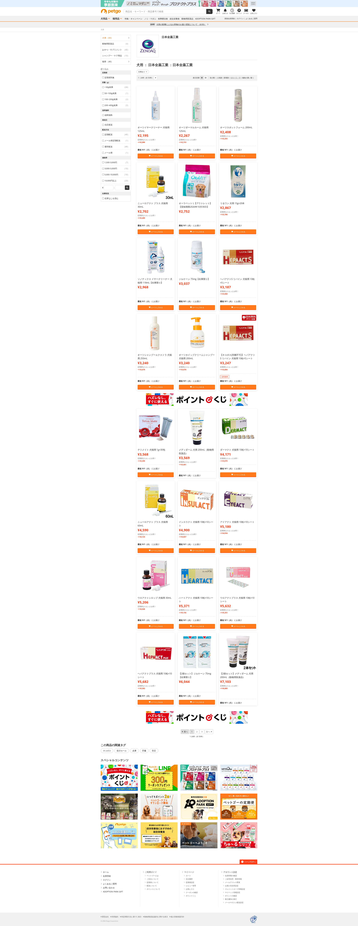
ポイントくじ (191, 896)
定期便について (152, 882)
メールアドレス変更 (232, 882)
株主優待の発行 (231, 899)
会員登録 (107, 876)
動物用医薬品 (187, 19)
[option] (179, 3)
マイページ (189, 872)
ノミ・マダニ (150, 19)
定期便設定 (190, 882)
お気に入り (190, 889)
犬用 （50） (107, 37)
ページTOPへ (250, 861)
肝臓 (144, 750)
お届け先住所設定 (231, 886)
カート (188, 875)
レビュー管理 (191, 886)
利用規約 (115, 917)
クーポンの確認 (192, 892)
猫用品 (116, 18)
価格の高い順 (247, 78)
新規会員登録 (230, 18)
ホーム (106, 872)
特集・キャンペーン (133, 19)
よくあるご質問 (251, 18)
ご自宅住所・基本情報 (233, 879)
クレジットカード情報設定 (235, 889)
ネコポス (107, 750)
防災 (154, 750)
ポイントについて (153, 889)
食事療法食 (163, 19)
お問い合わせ (109, 887)
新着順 (226, 78)
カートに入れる (157, 156)
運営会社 (105, 917)
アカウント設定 (230, 872)
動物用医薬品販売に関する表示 (156, 917)
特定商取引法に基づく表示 (131, 917)
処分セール (122, 750)
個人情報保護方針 (177, 917)
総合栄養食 (175, 19)
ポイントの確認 (231, 896)
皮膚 (134, 750)
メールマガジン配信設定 (234, 902)
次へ (208, 731)
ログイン (240, 18)
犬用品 (104, 18)
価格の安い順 (235, 78)
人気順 (219, 78)
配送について (152, 886)
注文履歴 (189, 879)
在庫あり (141, 72)
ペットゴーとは (152, 875)
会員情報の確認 (231, 875)
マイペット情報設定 (232, 892)
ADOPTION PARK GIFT (205, 19)
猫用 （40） (107, 61)
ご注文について (152, 879)
